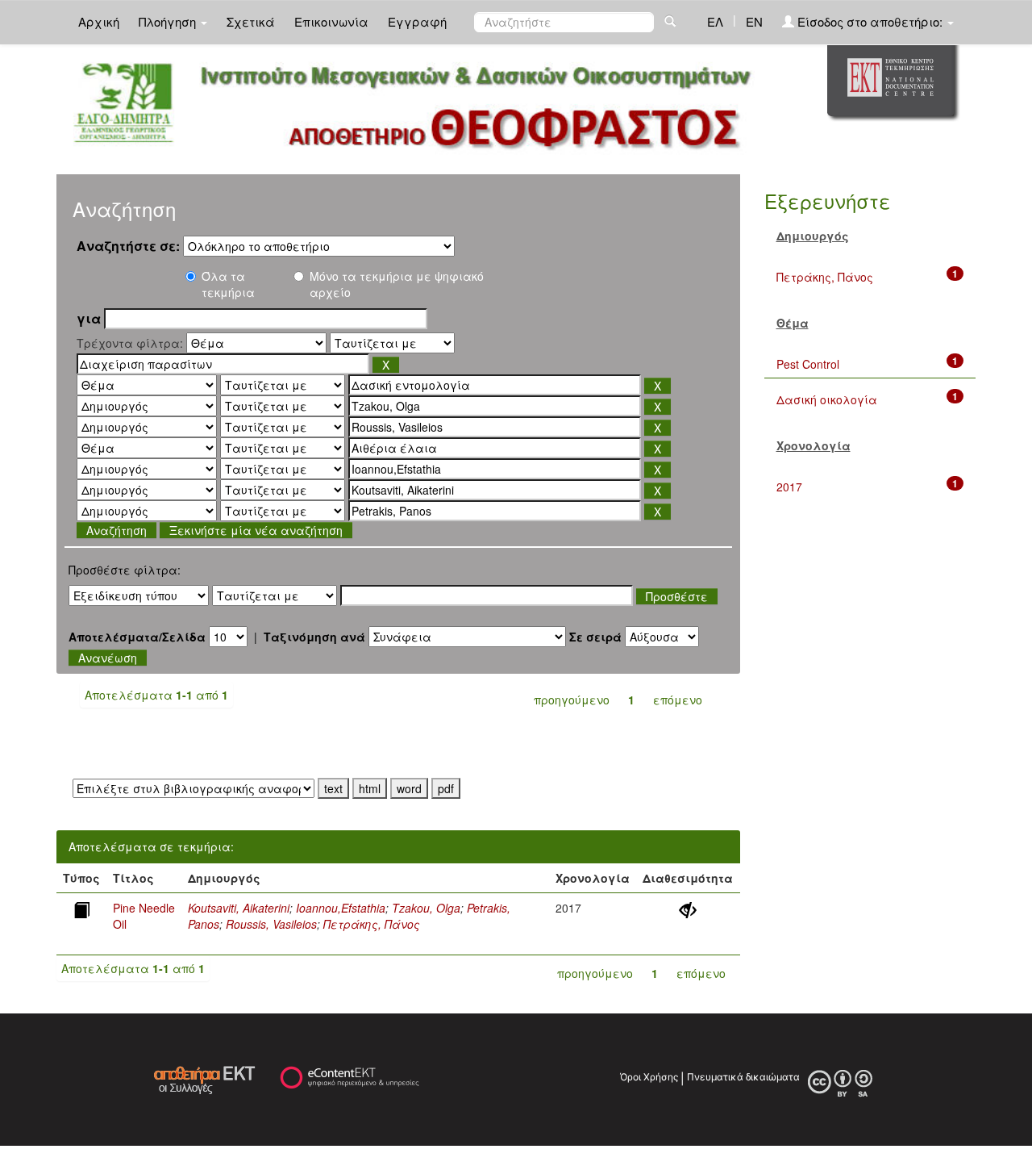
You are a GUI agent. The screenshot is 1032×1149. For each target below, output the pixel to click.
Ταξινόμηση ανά (314, 637)
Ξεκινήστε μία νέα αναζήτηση (256, 530)
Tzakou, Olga (426, 908)
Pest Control (807, 364)
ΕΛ (715, 21)
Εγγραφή (417, 21)
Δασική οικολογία (826, 399)
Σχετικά (251, 21)
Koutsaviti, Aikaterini (238, 908)
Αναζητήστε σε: (128, 246)
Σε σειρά (595, 637)
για (89, 319)
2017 (789, 486)
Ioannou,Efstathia (340, 908)
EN (754, 21)
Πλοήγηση (169, 21)
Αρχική (98, 21)
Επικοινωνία (331, 21)
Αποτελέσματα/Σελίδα (137, 637)
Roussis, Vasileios (271, 924)
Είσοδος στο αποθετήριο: (870, 21)
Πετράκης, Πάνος (371, 924)
